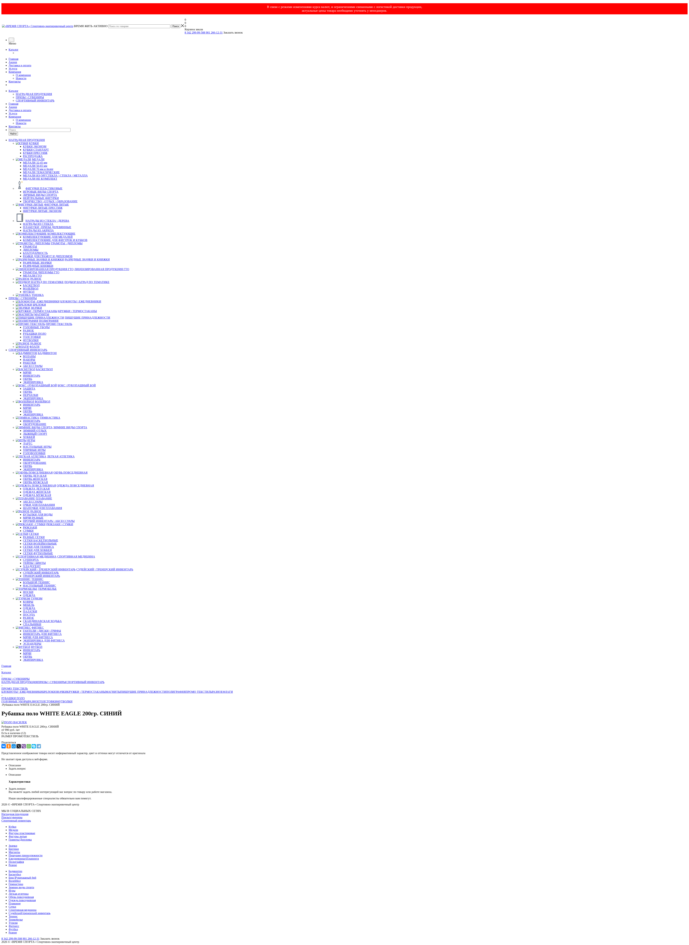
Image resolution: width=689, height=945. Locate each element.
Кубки (12, 826)
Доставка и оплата (20, 65)
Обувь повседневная (21, 897)
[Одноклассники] (8, 746)
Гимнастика (16, 884)
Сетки (12, 906)
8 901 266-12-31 (213, 32)
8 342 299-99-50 (194, 32)
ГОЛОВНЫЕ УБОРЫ (14, 701)
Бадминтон (15, 871)
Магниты (14, 852)
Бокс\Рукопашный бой (22, 877)
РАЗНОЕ (217, 691)
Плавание (15, 903)
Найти (13, 133)
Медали (13, 829)
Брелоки (14, 848)
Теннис (13, 916)
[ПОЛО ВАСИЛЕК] (14, 722)
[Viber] (24, 746)
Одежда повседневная (22, 900)
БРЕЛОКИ (49, 691)
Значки (13, 845)
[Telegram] (39, 746)
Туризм (13, 922)
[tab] (348, 765)
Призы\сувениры (11, 817)
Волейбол (15, 880)
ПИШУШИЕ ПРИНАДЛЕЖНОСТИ (143, 691)
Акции (13, 62)
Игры (12, 890)
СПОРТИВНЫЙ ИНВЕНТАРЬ (35, 100)
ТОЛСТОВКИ (48, 701)
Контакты (15, 81)
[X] (19, 746)
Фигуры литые (18, 836)
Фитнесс (14, 926)
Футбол (13, 929)
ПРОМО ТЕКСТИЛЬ (199, 691)
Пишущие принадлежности (26, 855)
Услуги (13, 68)
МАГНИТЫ (113, 691)
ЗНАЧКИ (61, 691)
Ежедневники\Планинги (24, 858)
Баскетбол (15, 874)
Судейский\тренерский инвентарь (29, 913)
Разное (13, 865)
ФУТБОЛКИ (64, 701)
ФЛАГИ (228, 691)
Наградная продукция (14, 814)
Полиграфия (16, 861)
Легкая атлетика (19, 893)
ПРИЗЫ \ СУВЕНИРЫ (30, 97)
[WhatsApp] (29, 746)
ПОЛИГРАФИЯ (176, 691)
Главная (13, 58)
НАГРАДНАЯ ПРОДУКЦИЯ (34, 94)
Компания (15, 71)
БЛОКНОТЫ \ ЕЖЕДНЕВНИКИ (21, 691)
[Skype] (34, 746)
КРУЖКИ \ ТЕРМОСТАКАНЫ (86, 691)
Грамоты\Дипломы (20, 839)
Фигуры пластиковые (22, 833)
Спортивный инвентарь (16, 820)
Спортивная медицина (22, 909)
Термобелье (16, 919)
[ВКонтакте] (3, 746)
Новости (21, 78)
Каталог (13, 49)
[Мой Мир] (13, 746)
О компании (23, 75)
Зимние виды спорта (21, 887)
